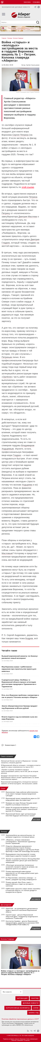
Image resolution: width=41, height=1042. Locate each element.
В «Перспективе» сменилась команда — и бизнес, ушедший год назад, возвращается (21, 878)
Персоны (13, 1040)
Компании (20, 1040)
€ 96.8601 (36, 2)
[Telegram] (38, 736)
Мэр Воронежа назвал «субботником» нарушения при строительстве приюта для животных (19, 669)
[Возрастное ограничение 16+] (2, 2)
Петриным (7, 357)
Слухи (3, 788)
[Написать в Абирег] (38, 7)
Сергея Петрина (20, 135)
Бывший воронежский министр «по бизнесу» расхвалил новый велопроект (20, 657)
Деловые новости (30, 1003)
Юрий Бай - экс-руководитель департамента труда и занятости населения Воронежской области (22, 910)
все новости (36, 899)
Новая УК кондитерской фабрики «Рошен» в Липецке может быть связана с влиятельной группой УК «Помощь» (21, 809)
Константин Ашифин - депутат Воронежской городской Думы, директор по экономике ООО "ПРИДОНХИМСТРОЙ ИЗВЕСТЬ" (22, 922)
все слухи (36, 819)
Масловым (7, 553)
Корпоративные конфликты (18, 1008)
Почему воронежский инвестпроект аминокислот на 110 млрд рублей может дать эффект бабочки (22, 873)
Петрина (33, 197)
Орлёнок (7, 377)
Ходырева (27, 485)
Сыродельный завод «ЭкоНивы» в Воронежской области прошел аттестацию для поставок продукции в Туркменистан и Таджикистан (19, 683)
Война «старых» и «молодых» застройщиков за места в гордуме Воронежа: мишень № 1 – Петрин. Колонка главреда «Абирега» (20, 972)
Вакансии (22, 1039)
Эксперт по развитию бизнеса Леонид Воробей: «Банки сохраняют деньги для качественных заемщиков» (23, 860)
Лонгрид (4, 831)
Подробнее (36, 928)
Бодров (29, 638)
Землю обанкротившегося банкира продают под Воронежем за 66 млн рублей (19, 707)
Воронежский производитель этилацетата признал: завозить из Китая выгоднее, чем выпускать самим (19, 782)
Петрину (6, 213)
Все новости (7, 992)
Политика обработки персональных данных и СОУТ (20, 1019)
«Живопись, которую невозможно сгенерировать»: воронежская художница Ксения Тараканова (20, 841)
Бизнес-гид (33, 1013)
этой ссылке (28, 187)
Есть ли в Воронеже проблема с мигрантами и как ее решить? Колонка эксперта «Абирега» (20, 696)
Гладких (17, 455)
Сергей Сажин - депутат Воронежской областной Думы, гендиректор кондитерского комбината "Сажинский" (22, 916)
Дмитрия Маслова (27, 216)
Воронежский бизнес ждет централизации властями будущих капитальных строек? (21, 814)
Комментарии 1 (10, 745)
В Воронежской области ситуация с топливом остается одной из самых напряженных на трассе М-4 (20, 766)
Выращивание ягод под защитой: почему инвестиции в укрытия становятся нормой (21, 855)
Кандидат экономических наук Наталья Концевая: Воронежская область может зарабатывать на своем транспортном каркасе (20, 777)
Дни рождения (6, 905)
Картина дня (22, 998)
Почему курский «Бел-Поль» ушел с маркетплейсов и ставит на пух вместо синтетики (19, 884)
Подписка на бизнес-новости (11, 1039)
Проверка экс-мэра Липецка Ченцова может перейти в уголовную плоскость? (21, 804)
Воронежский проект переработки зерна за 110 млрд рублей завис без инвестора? (23, 799)
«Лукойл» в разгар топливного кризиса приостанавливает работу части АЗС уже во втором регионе (19, 771)
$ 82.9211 (27, 2)
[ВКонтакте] (35, 736)
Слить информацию (31, 1039)
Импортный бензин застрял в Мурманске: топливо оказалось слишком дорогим (19, 762)
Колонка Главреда (7, 939)
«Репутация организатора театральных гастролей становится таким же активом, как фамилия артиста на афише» (22, 866)
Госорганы (27, 1040)
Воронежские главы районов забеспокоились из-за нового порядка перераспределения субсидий (22, 793)
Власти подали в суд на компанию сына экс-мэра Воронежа (20, 718)
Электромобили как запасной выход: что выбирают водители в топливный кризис (20, 836)
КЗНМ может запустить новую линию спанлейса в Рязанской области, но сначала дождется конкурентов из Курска (23, 890)
